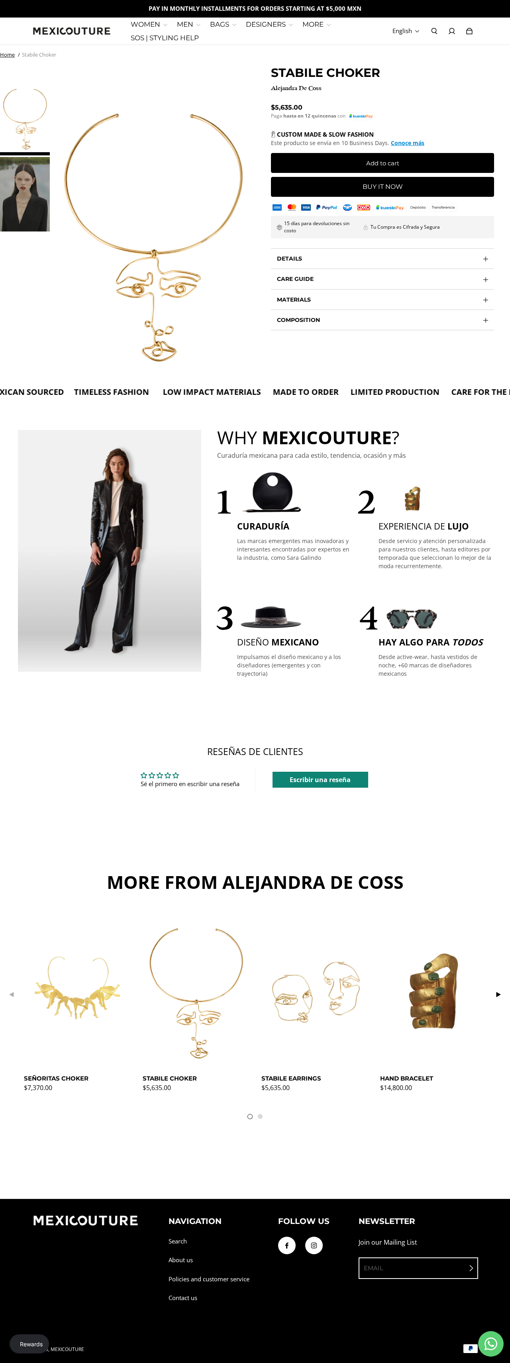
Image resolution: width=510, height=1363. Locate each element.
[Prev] (12, 994)
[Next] (498, 994)
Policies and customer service (209, 1279)
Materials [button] (294, 299)
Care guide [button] (295, 278)
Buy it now (383, 186)
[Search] (434, 31)
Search (178, 1241)
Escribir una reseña (320, 779)
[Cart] (469, 31)
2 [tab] (262, 1118)
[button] (361, 116)
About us (181, 1260)
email (373, 1268)
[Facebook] (287, 1245)
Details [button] (289, 258)
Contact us (183, 1298)
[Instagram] (314, 1245)
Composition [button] (298, 320)
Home (7, 54)
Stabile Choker (39, 54)
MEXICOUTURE (67, 1349)
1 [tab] (252, 1118)
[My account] (452, 31)
